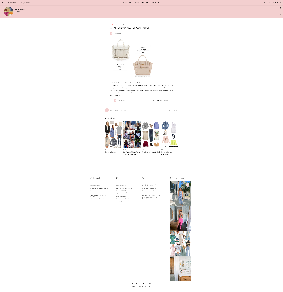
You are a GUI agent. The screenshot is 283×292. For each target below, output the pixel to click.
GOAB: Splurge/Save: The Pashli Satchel (129, 28)
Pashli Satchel (138, 85)
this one (150, 85)
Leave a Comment (173, 110)
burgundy (128, 90)
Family (147, 2)
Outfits (137, 2)
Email (167, 100)
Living (142, 2)
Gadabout (150, 286)
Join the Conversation (116, 110)
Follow (269, 2)
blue (134, 90)
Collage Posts (18, 7)
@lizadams (180, 178)
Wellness (131, 2)
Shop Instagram (155, 2)
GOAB (111, 24)
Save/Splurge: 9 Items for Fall (151, 152)
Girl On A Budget (110, 152)
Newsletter (275, 2)
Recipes (125, 2)
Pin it (161, 100)
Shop (265, 2)
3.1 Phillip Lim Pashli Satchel (118, 83)
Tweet (164, 100)
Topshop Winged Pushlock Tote (136, 83)
